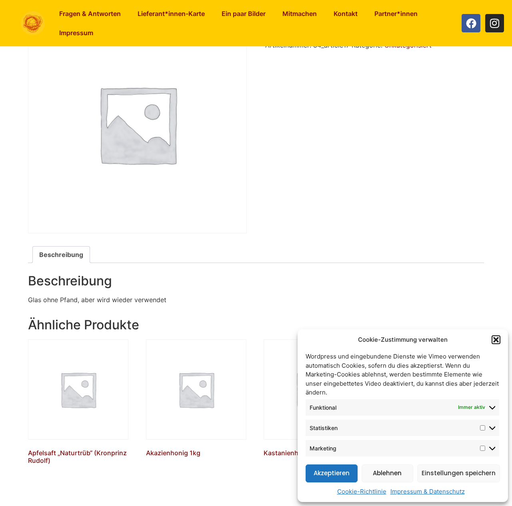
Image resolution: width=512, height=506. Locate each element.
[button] (496, 340)
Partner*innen (396, 14)
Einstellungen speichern (459, 473)
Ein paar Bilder (244, 14)
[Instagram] (494, 23)
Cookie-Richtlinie (361, 491)
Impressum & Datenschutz (427, 491)
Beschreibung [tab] (61, 255)
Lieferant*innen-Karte (171, 14)
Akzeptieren (332, 473)
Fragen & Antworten (90, 14)
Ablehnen (387, 473)
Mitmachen (299, 14)
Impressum (76, 33)
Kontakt (346, 14)
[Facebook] (471, 23)
